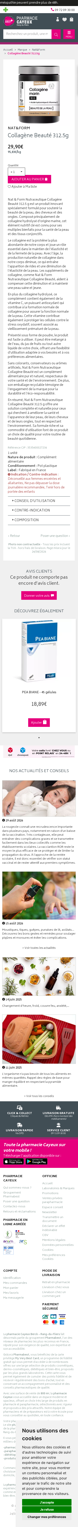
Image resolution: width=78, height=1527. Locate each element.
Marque (22, 50)
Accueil (8, 50)
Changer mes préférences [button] (47, 1517)
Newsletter (49, 1213)
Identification (12, 1278)
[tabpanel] (39, 675)
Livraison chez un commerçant (54, 1295)
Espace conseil (52, 1208)
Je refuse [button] (47, 1509)
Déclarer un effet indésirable (53, 1229)
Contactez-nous (14, 1207)
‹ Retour (14, 536)
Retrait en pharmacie (56, 1283)
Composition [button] (27, 520)
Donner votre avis (37, 596)
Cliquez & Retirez (19, 1114)
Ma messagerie (13, 1298)
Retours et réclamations (19, 1212)
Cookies (48, 1250)
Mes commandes (15, 1283)
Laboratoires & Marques (58, 1189)
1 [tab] (39, 737)
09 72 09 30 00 (58, 1131)
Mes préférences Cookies (53, 1258)
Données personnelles (58, 1245)
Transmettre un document (52, 1220)
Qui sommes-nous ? (17, 1188)
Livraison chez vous (55, 1288)
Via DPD (19, 1131)
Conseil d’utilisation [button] (35, 501)
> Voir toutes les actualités (39, 948)
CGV (45, 1236)
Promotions (50, 1194)
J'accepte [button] (47, 1502)
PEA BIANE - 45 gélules (39, 692)
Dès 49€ (58, 1116)
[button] (16, 172)
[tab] (39, 501)
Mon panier (10, 1288)
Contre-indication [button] (32, 511)
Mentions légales (53, 1241)
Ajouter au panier (28, 179)
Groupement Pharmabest (12, 1195)
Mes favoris (11, 1293)
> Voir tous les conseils (39, 1096)
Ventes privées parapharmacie (52, 1201)
